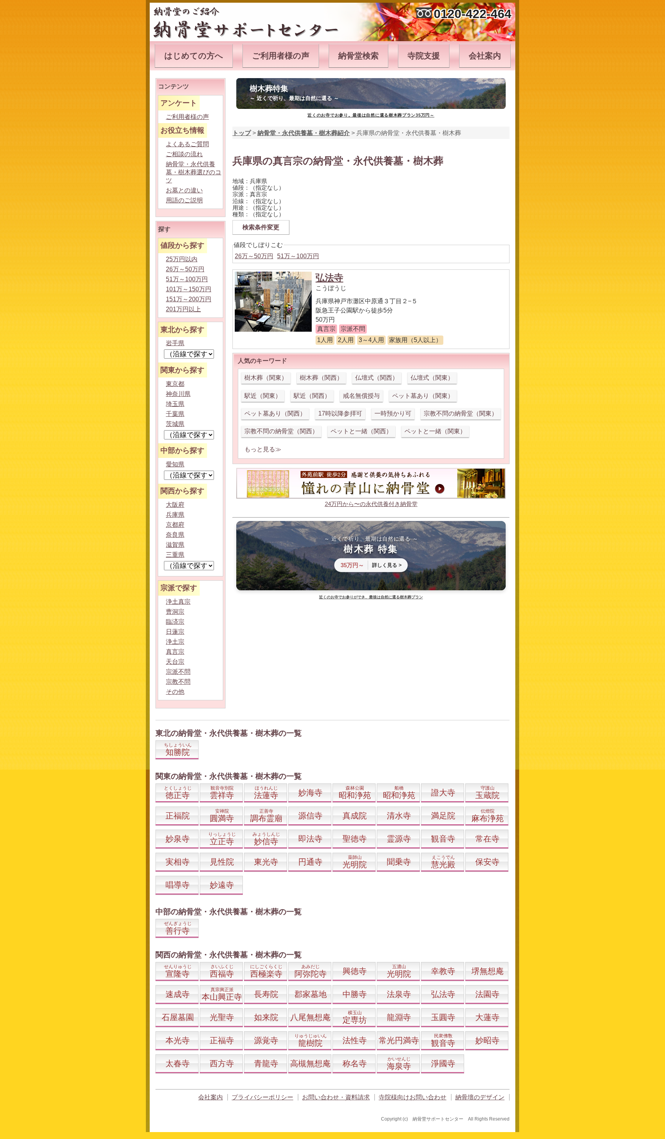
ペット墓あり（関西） (275, 413)
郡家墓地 (310, 994)
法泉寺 (399, 994)
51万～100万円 (298, 256)
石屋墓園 (178, 1017)
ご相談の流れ (184, 154)
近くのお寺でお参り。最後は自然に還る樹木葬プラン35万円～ (370, 115)
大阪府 (175, 504)
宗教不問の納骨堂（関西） (281, 431)
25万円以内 (181, 259)
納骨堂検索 (358, 55)
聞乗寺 (399, 861)
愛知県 (175, 464)
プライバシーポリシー (262, 1097)
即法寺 (310, 838)
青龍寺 (266, 1063)
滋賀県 (175, 544)
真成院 (355, 815)
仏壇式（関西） (376, 377)
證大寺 (443, 792)
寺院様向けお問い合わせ (412, 1097)
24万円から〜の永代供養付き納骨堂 (371, 504)
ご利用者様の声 (280, 55)
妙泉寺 (177, 838)
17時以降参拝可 (340, 413)
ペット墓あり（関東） (423, 395)
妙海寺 (310, 792)
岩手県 (175, 343)
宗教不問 (178, 681)
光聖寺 (222, 1017)
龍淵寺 (399, 1017)
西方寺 (222, 1063)
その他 (175, 691)
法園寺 (487, 994)
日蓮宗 (175, 631)
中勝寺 (355, 994)
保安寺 (487, 861)
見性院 (222, 861)
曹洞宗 (175, 611)
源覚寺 (266, 1040)
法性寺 (355, 1040)
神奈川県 (178, 394)
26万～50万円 (254, 256)
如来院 (266, 1017)
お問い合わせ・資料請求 (336, 1097)
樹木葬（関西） (321, 377)
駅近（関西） (312, 395)
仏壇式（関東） (432, 377)
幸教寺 (443, 971)
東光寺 (266, 861)
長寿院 (266, 994)
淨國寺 (443, 1063)
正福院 (177, 815)
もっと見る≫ (262, 449)
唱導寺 (177, 884)
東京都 (175, 384)
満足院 (443, 815)
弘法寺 (329, 277)
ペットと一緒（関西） (361, 431)
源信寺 (310, 815)
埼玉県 (175, 404)
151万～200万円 (188, 299)
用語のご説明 (184, 200)
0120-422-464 (472, 14)
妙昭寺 (487, 1040)
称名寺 (355, 1063)
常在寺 (487, 838)
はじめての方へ (193, 55)
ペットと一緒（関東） (435, 431)
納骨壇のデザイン (480, 1097)
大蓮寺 (487, 1017)
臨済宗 (175, 621)
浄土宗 (175, 641)
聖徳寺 (355, 838)
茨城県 (175, 424)
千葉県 (175, 414)
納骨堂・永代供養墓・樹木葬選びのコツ (193, 172)
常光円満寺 (399, 1040)
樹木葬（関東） (265, 377)
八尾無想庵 (310, 1017)
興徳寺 (355, 971)
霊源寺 (399, 838)
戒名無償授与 (361, 395)
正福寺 (222, 1040)
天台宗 (175, 661)
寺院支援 (424, 55)
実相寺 (177, 861)
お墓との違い (184, 190)
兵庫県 (175, 514)
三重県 (175, 554)
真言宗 (175, 651)
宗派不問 (178, 671)
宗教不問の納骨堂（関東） (461, 413)
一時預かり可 (392, 413)
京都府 (175, 524)
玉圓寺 (443, 1017)
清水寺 (399, 815)
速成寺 (177, 994)
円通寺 (310, 861)
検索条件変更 (260, 227)
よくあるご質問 (187, 144)
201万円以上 (183, 309)
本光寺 (177, 1040)
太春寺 (177, 1063)
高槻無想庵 (310, 1063)
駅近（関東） (262, 395)
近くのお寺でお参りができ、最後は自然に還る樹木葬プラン (371, 597)
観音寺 (443, 838)
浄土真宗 (178, 601)
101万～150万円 (188, 289)
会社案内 (485, 55)
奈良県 (175, 534)
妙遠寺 (222, 884)
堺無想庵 (487, 971)
